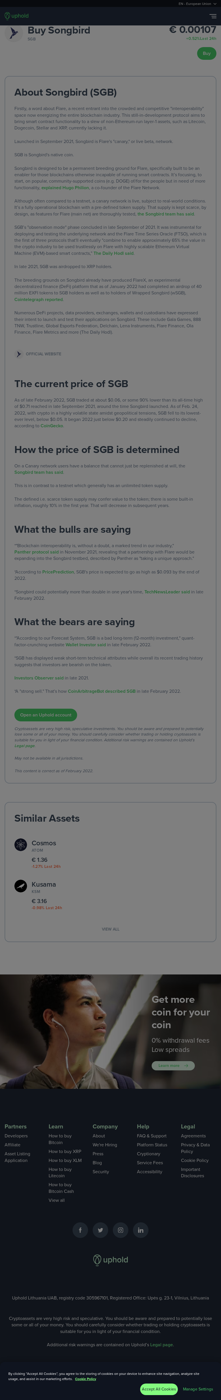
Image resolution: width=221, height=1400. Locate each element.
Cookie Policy (85, 1379)
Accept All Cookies (159, 1389)
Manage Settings (198, 1389)
